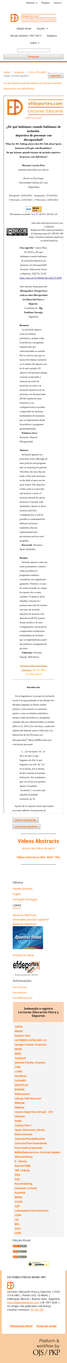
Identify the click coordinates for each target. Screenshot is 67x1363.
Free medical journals (28, 1147)
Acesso (58, 2)
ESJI (17, 1179)
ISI (17, 1219)
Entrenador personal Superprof (31, 919)
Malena (19, 1107)
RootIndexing (23, 1183)
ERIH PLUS (21, 1085)
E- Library (21, 1161)
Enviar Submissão (25, 820)
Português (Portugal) (25, 899)
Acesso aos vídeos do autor (38, 848)
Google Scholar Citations (30, 1044)
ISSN (18, 1233)
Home (7, 72)
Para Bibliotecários (23, 997)
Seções (41, 28)
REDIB (19, 1031)
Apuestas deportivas (25, 915)
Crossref (20, 1058)
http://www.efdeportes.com (23, 1302)
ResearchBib (23, 1165)
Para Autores (20, 992)
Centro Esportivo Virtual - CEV (34, 1112)
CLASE (19, 1201)
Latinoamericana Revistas (32, 1210)
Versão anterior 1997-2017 (25, 35)
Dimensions (22, 1094)
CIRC (18, 1067)
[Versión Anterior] (26, 975)
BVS (17, 1224)
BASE (18, 1053)
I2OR (18, 1215)
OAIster (20, 1116)
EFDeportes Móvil (23, 955)
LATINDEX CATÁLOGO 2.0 (30, 1040)
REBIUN (19, 1103)
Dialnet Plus (22, 1035)
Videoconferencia (28, 857)
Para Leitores (20, 987)
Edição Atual (24, 28)
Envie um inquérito (26, 826)
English (17, 894)
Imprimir (55, 75)
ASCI (18, 1228)
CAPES (19, 1026)
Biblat (18, 1197)
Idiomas (30, 2)
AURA (18, 1121)
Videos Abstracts (38, 841)
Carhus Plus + (23, 1125)
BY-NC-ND (37, 1309)
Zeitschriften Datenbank (31, 1143)
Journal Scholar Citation (30, 1062)
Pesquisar (33, 56)
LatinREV (20, 1080)
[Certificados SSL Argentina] (38, 1266)
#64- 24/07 (46, 857)
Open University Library (30, 1129)
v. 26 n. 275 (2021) (37, 72)
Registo (45, 2)
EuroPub (20, 1192)
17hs (56, 857)
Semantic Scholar (26, 1188)
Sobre (34, 43)
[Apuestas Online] (28, 948)
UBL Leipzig (22, 1170)
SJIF (17, 1206)
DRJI (17, 1174)
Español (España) (23, 888)
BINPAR (19, 1089)
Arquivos (52, 35)
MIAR (18, 1049)
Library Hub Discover (28, 1098)
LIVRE (18, 1071)
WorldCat (21, 1076)
